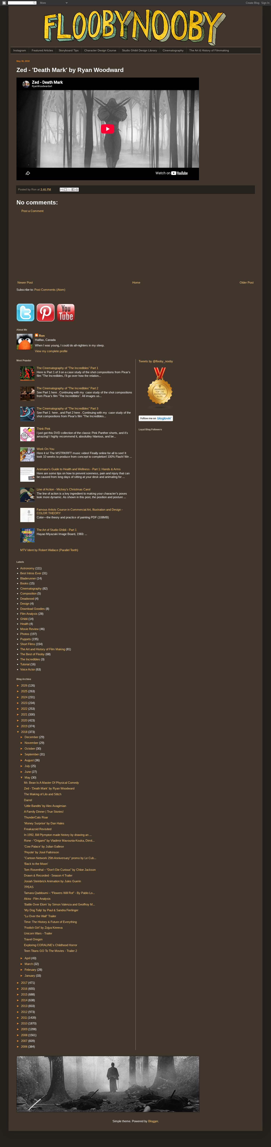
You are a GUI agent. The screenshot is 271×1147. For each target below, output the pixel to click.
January (30, 975)
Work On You (45, 449)
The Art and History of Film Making (42, 649)
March (29, 964)
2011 (24, 1017)
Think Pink (43, 428)
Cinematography (173, 50)
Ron (42, 335)
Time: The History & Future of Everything (50, 922)
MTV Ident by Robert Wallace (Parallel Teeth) (49, 550)
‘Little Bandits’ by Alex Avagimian (45, 806)
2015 (24, 994)
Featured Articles (42, 50)
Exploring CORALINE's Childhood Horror (50, 945)
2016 (24, 988)
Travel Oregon (33, 939)
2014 (24, 1000)
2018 (24, 732)
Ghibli (24, 618)
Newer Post (25, 282)
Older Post (247, 282)
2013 (24, 1006)
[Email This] (62, 190)
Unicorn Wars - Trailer (38, 933)
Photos (24, 634)
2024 (24, 697)
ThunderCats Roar (36, 817)
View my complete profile (51, 351)
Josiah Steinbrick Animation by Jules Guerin (52, 881)
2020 (24, 720)
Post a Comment (32, 211)
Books (24, 583)
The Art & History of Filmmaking (209, 50)
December (32, 737)
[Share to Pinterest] (77, 190)
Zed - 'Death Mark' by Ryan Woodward (49, 788)
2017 (24, 982)
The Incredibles (30, 659)
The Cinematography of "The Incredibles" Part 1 (67, 368)
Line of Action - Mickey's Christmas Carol (63, 489)
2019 (24, 726)
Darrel (28, 800)
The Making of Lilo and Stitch (42, 794)
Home (136, 282)
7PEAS (29, 887)
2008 (24, 1035)
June (28, 771)
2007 (24, 1040)
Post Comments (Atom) (49, 289)
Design (24, 603)
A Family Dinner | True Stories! (43, 811)
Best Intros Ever (30, 573)
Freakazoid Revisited (37, 829)
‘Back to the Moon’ (36, 863)
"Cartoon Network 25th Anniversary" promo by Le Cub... (60, 858)
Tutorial (25, 664)
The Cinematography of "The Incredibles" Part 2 (67, 388)
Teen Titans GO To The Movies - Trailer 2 (50, 950)
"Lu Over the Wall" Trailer (40, 916)
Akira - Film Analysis (37, 898)
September (32, 754)
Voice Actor (27, 669)
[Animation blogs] (160, 409)
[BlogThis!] (65, 190)
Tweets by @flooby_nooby (156, 361)
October (30, 748)
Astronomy (27, 568)
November (32, 742)
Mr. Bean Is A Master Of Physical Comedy (51, 782)
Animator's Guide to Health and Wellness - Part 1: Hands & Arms (79, 469)
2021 (24, 714)
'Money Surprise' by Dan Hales (44, 823)
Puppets (25, 639)
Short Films (27, 644)
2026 (24, 685)
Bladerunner (28, 578)
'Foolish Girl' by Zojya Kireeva (43, 927)
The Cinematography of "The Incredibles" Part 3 (67, 408)
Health (24, 623)
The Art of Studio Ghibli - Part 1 (57, 529)
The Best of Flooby (32, 654)
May (28, 777)
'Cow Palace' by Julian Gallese (44, 846)
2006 (24, 1046)
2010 (24, 1023)
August (30, 760)
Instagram (19, 50)
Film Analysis (28, 613)
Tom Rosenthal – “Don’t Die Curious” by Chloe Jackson (60, 869)
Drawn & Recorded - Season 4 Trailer (48, 875)
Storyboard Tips (69, 50)
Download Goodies (32, 608)
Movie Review (29, 629)
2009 (24, 1029)
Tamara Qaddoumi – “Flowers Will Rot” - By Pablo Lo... (59, 893)
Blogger (153, 1121)
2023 (24, 703)
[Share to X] (69, 190)
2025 (24, 691)
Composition (28, 593)
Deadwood (27, 598)
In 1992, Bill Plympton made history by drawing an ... (58, 834)
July (28, 766)
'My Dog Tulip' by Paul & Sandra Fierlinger (51, 910)
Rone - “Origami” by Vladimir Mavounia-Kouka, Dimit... (59, 840)
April (28, 958)
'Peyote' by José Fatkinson (41, 852)
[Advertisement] (135, 246)
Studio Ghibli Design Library (139, 50)
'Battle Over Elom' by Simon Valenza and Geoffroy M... (59, 904)
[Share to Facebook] (73, 190)
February (31, 969)
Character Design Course (100, 50)
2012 (24, 1012)
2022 (24, 708)
